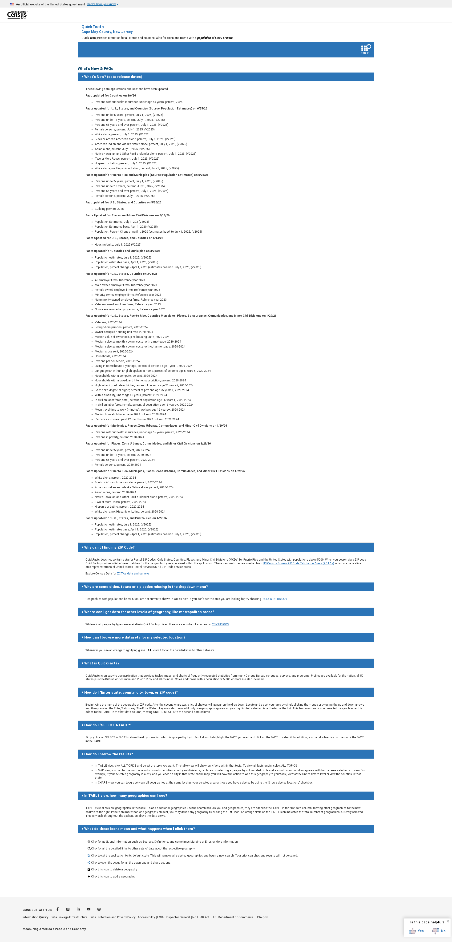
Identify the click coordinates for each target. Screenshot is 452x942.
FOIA (160, 917)
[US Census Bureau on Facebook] (58, 910)
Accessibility (146, 917)
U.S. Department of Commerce (232, 917)
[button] (416, 931)
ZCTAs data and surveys (133, 573)
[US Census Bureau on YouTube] (89, 910)
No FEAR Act (200, 917)
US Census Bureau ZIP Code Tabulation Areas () (298, 563)
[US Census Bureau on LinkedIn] (78, 910)
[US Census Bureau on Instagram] (99, 910)
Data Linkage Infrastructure (69, 917)
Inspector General (178, 917)
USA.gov (262, 917)
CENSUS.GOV (220, 624)
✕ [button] (447, 921)
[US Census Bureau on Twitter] (68, 910)
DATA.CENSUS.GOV (274, 599)
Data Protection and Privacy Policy (112, 917)
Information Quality (35, 917)
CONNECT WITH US (37, 910)
